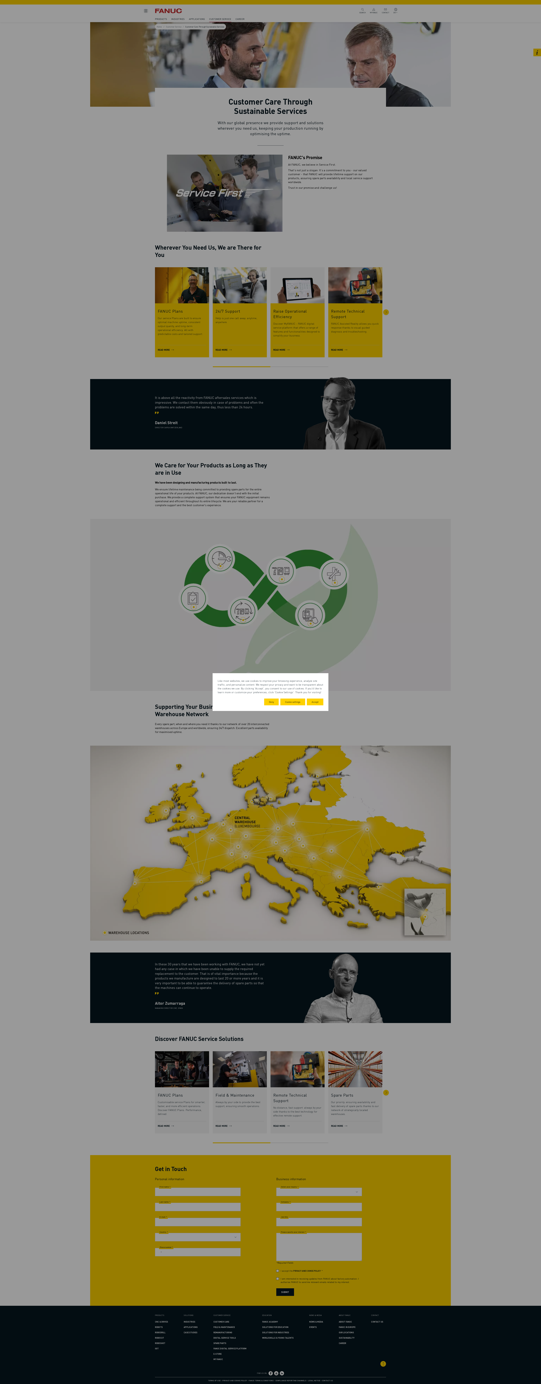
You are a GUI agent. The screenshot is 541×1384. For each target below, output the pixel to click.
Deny (271, 701)
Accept (315, 701)
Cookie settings (292, 701)
